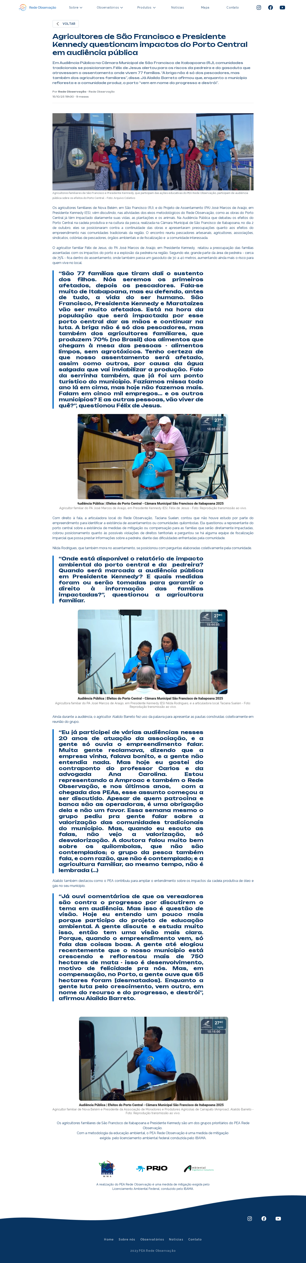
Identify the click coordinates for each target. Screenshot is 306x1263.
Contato (232, 7)
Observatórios (152, 1239)
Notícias (177, 7)
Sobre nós (127, 1239)
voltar (69, 23)
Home (109, 1239)
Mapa (205, 7)
